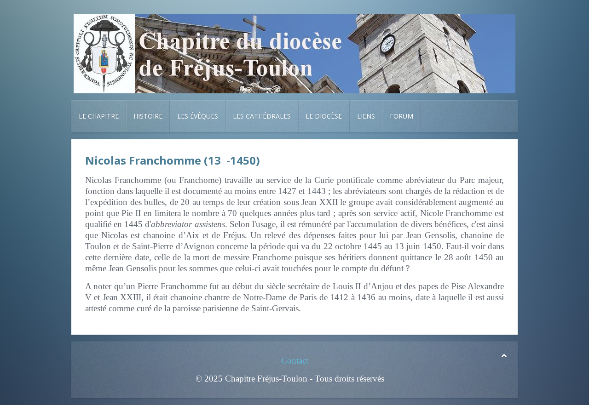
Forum (401, 116)
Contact (294, 360)
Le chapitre (99, 116)
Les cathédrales (262, 116)
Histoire (147, 116)
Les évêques (197, 116)
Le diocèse (324, 116)
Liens (366, 116)
